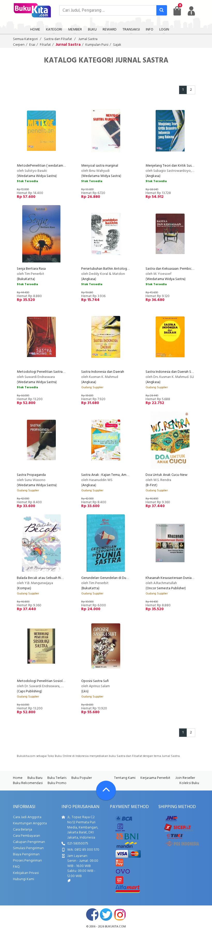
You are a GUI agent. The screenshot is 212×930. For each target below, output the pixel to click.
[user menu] (191, 11)
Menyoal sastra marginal (99, 166)
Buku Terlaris (56, 778)
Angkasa (153, 176)
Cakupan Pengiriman (29, 842)
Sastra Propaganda (31, 475)
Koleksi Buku (189, 783)
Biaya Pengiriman (26, 854)
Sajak (117, 45)
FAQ (16, 867)
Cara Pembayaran (26, 836)
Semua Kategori (25, 39)
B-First (151, 485)
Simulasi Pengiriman (28, 848)
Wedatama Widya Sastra (37, 176)
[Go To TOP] (106, 790)
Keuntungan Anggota (30, 823)
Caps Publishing (29, 691)
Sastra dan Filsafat (58, 39)
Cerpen (19, 45)
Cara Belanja (22, 830)
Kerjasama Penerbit (155, 778)
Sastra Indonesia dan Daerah (103, 372)
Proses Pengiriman (27, 861)
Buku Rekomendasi (28, 783)
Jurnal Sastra (87, 39)
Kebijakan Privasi (26, 873)
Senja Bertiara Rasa (31, 269)
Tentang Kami (124, 778)
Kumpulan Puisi (96, 45)
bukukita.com (115, 926)
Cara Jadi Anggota (27, 817)
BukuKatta (26, 279)
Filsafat (45, 45)
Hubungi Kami (23, 879)
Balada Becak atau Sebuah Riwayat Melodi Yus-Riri (56, 578)
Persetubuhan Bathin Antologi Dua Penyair (114, 269)
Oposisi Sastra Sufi (95, 681)
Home (17, 778)
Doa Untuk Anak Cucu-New (166, 475)
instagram (119, 914)
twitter (106, 914)
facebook (92, 914)
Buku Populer (81, 778)
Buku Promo (57, 783)
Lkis (85, 691)
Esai (32, 45)
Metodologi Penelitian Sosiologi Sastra (47, 681)
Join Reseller (185, 778)
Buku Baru (34, 778)
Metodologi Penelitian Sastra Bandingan (48, 372)
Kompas (24, 588)
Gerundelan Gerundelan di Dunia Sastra (111, 578)
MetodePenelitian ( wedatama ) (42, 166)
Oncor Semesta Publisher (166, 588)
